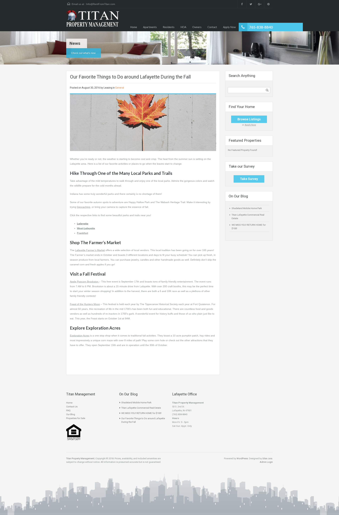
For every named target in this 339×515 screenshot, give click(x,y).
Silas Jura (267, 458)
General (119, 87)
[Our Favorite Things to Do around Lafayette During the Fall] (143, 122)
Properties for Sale (75, 418)
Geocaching (83, 207)
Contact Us (72, 406)
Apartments (150, 27)
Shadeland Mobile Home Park (247, 208)
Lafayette (82, 223)
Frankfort (82, 233)
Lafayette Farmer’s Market (90, 250)
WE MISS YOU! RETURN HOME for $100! (141, 413)
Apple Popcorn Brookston (84, 281)
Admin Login (266, 462)
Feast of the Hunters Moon (85, 304)
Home (133, 27)
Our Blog (70, 414)
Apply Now (229, 27)
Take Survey (249, 179)
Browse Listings (249, 119)
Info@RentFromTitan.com (100, 4)
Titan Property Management (80, 458)
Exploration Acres (79, 335)
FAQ (68, 410)
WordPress (242, 458)
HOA (183, 27)
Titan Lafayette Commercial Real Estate (141, 407)
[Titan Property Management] (92, 20)
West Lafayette (86, 228)
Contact (212, 27)
